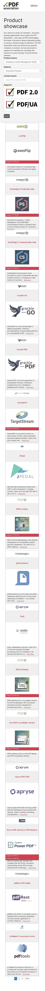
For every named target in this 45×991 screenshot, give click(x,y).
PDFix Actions (22, 509)
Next (27, 978)
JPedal (22, 456)
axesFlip (22, 136)
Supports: (8, 85)
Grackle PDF (22, 350)
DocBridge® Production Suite (22, 189)
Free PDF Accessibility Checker (22, 723)
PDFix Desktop (22, 670)
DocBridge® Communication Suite (22, 242)
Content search (10, 76)
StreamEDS (22, 403)
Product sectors (10, 58)
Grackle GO (22, 296)
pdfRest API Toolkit (22, 883)
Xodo (22, 616)
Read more (10, 229)
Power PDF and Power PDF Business (22, 830)
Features (7, 67)
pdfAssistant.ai (22, 563)
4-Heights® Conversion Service (22, 936)
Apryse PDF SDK (22, 777)
